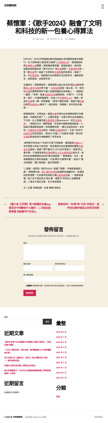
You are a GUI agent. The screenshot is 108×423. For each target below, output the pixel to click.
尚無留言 (72, 39)
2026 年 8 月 (61, 332)
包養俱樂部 (73, 68)
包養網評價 (50, 94)
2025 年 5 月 (61, 377)
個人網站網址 (28, 274)
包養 (59, 68)
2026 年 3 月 (61, 357)
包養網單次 (51, 120)
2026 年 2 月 (61, 362)
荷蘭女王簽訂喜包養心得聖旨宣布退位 (20, 365)
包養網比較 (63, 62)
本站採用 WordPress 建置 (35, 417)
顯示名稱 (27, 264)
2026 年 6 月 (61, 342)
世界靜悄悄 (10, 5)
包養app (78, 142)
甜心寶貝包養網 (33, 87)
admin (42, 39)
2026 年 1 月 (61, 367)
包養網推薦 (62, 175)
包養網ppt (35, 104)
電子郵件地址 (60, 264)
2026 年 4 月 (61, 352)
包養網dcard (66, 97)
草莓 (58, 396)
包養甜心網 (31, 65)
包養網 (57, 72)
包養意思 (27, 133)
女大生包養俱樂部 (64, 152)
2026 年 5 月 (61, 347)
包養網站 (32, 130)
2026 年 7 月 (61, 337)
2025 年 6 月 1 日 (56, 39)
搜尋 (5, 317)
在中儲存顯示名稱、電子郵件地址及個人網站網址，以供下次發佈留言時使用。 (55, 286)
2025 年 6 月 (61, 372)
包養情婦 (34, 75)
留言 (25, 243)
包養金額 (55, 87)
